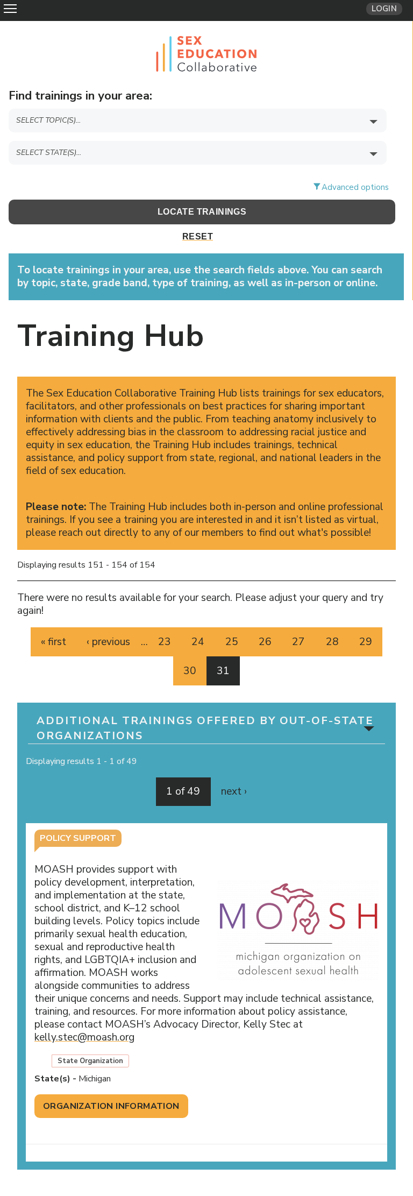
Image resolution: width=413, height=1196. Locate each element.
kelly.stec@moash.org (88, 1037)
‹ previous (108, 642)
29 (365, 642)
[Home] (206, 52)
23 (164, 642)
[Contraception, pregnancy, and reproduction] (202, 140)
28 (332, 642)
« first (53, 642)
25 (231, 642)
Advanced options (355, 187)
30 (189, 671)
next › (234, 791)
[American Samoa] (202, 172)
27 (298, 642)
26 (265, 642)
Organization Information (111, 1106)
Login (384, 8)
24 (197, 642)
